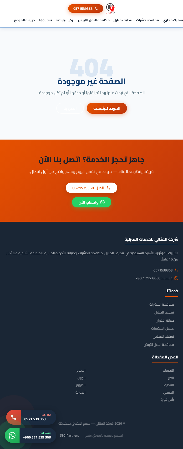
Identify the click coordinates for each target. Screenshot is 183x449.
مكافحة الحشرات (161, 304)
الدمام (81, 370)
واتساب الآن (88, 202)
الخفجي (168, 392)
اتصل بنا (70, 108)
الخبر (171, 378)
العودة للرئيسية (106, 108)
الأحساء (168, 370)
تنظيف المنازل (164, 312)
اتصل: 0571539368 (88, 187)
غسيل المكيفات (162, 328)
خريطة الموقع (24, 20)
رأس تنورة (167, 399)
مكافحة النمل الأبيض (159, 344)
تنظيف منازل (122, 20)
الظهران (80, 385)
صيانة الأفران (165, 320)
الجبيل (81, 378)
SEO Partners (69, 435)
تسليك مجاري (173, 20)
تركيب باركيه (65, 20)
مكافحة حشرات (147, 20)
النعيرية (81, 392)
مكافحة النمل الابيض (94, 20)
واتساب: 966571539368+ (154, 278)
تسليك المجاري (163, 336)
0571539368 (82, 8)
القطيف (168, 385)
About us (45, 20)
